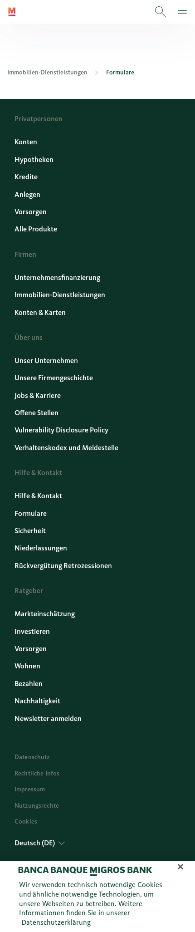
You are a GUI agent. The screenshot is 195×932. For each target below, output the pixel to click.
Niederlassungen (41, 548)
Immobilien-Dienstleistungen (60, 294)
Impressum (30, 789)
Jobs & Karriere (38, 395)
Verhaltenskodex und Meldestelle (66, 447)
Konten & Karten (40, 312)
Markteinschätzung (45, 613)
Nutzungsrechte (37, 805)
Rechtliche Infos (37, 773)
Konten (26, 141)
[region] (97, 896)
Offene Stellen (36, 412)
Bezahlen (29, 683)
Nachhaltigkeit (37, 701)
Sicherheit (30, 530)
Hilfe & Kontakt (38, 495)
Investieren (32, 631)
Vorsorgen (31, 211)
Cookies (26, 821)
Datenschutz (32, 757)
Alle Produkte (36, 229)
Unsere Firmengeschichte (54, 377)
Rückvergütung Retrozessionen (63, 565)
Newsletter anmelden (48, 718)
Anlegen (27, 194)
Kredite (26, 176)
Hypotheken (34, 159)
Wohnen (27, 666)
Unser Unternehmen (46, 360)
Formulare (31, 513)
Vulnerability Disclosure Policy (61, 430)
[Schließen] (180, 867)
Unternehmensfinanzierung (57, 277)
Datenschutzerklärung (56, 922)
